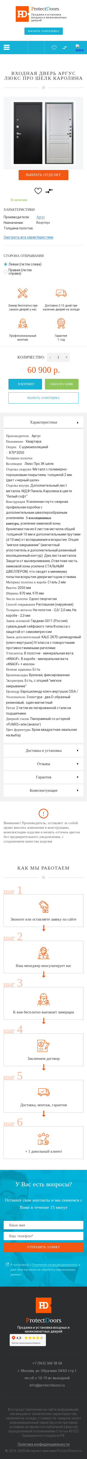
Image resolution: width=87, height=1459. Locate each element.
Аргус (40, 217)
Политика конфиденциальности (44, 1444)
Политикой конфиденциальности (54, 1265)
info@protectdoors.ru (47, 1385)
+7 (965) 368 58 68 (47, 1363)
